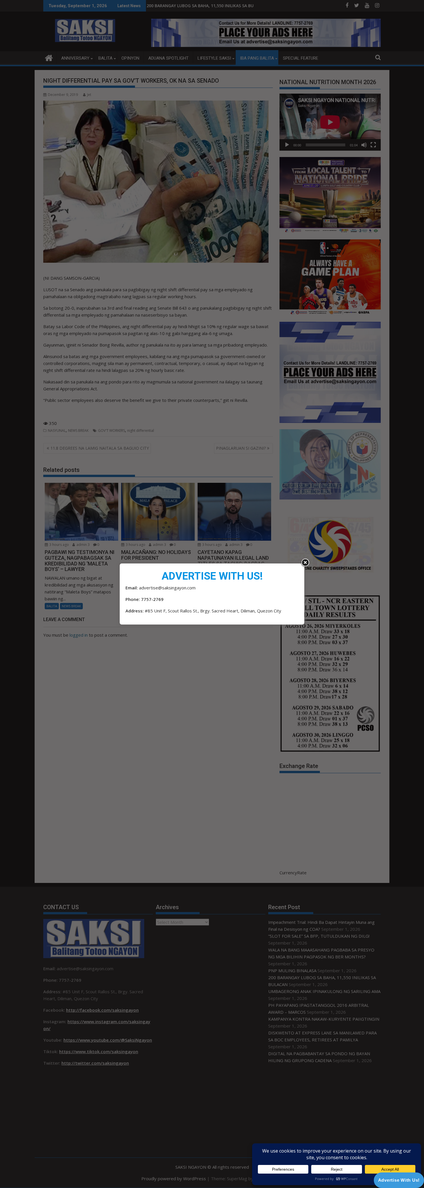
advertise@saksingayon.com (167, 588)
